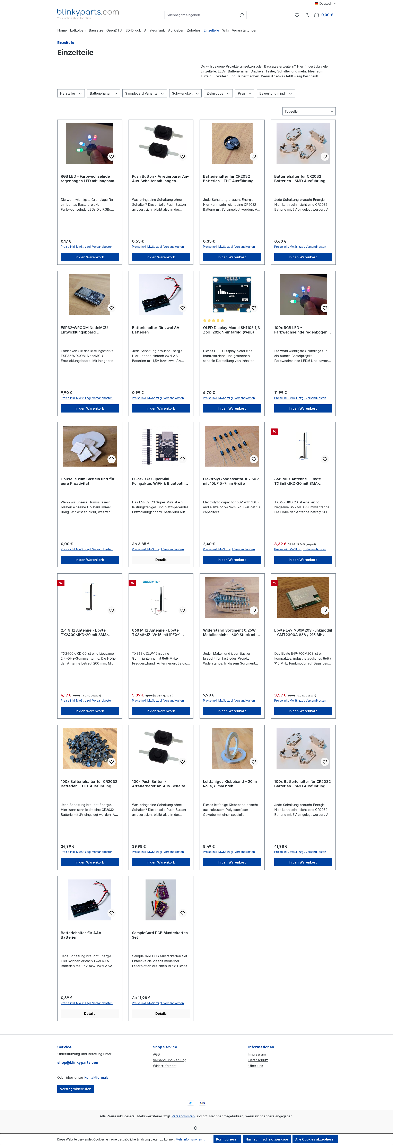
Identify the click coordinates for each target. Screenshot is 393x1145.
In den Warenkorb (90, 257)
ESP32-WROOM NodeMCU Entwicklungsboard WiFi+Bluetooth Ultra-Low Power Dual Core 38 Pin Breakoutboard (84, 330)
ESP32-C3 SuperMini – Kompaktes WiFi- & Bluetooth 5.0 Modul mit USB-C (158, 481)
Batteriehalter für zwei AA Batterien (155, 330)
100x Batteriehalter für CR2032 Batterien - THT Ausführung (89, 783)
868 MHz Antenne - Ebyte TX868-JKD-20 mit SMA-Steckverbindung (297, 481)
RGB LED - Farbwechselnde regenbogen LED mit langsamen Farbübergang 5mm (90, 178)
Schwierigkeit (182, 93)
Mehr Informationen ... (190, 1139)
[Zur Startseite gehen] (88, 14)
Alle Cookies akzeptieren (315, 1139)
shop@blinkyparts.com (78, 1062)
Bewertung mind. (273, 93)
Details (161, 560)
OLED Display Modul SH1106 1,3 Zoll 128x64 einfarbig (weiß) (231, 330)
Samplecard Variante (141, 93)
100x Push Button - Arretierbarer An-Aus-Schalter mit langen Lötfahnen (159, 783)
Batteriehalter (101, 93)
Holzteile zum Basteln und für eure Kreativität (87, 481)
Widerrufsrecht (164, 1066)
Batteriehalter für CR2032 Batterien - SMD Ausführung (299, 178)
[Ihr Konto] (307, 15)
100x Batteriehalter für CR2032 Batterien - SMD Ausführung (302, 783)
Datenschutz (258, 1060)
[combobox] (201, 15)
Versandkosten (183, 1116)
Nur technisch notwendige (266, 1139)
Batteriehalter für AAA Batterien (81, 935)
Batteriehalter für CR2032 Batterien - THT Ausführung (228, 178)
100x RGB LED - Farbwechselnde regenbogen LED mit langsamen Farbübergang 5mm (301, 330)
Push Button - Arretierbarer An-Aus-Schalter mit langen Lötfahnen (160, 178)
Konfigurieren (227, 1139)
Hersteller (68, 93)
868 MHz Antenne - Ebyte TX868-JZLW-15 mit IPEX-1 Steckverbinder (156, 632)
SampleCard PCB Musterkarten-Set (161, 935)
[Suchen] (241, 15)
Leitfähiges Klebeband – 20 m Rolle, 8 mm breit (230, 783)
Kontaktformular (97, 1077)
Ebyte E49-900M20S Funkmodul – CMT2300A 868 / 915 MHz (303, 632)
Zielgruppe (215, 93)
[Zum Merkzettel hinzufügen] (111, 157)
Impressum (257, 1054)
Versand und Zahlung (169, 1060)
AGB (156, 1054)
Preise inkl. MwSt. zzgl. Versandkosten (87, 246)
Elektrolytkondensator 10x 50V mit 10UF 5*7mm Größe (231, 481)
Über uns (255, 1066)
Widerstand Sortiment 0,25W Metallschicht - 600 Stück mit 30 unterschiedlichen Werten (230, 632)
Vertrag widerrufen (75, 1089)
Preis (242, 93)
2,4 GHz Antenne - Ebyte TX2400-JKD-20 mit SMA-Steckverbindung (84, 632)
